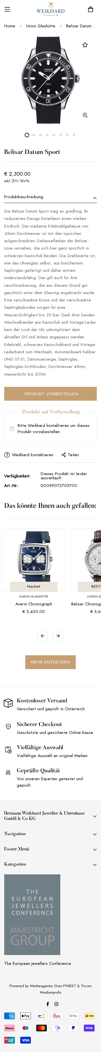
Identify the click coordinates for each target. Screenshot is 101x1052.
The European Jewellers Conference (37, 963)
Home (9, 26)
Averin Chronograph (33, 604)
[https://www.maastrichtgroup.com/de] (32, 914)
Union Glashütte (40, 26)
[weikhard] (50, 9)
